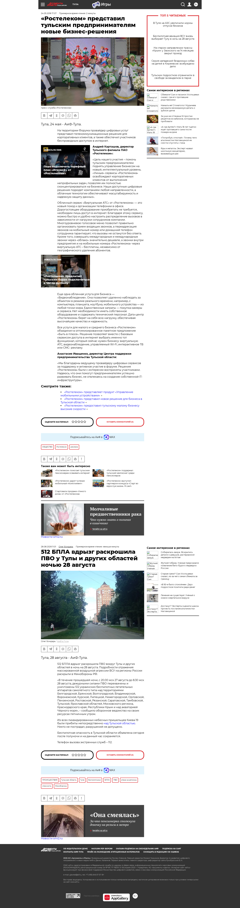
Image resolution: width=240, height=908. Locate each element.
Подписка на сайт (171, 849)
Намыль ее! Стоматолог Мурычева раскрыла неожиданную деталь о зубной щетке (178, 108)
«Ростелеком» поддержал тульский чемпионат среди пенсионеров (120, 473)
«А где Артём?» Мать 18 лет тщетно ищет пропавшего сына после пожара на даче (178, 129)
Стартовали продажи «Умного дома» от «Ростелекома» (70, 492)
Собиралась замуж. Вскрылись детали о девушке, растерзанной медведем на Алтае (177, 555)
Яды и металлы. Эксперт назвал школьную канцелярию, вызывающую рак (177, 151)
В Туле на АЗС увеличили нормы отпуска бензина (173, 24)
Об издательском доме (75, 849)
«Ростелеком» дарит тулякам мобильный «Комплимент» (70, 482)
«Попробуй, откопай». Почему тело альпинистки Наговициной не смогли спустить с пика (179, 140)
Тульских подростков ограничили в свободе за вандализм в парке (172, 76)
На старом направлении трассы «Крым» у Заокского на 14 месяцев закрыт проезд (173, 51)
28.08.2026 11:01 (48, 546)
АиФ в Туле (63, 641)
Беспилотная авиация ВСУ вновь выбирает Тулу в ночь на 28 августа (173, 37)
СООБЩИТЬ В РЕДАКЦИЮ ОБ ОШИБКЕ (161, 852)
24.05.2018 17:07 (48, 13)
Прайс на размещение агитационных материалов (113, 852)
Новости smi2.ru (52, 536)
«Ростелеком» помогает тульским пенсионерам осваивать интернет (72, 471)
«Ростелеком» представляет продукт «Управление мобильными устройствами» (97, 394)
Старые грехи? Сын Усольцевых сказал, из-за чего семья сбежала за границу (179, 576)
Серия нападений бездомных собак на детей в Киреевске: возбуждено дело (173, 64)
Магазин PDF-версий (101, 849)
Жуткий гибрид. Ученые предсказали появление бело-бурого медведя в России (180, 565)
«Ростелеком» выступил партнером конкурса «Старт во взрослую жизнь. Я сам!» (122, 483)
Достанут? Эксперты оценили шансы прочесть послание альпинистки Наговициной (180, 608)
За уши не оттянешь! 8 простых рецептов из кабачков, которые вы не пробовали (180, 119)
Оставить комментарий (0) (120, 422)
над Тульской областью (119, 723)
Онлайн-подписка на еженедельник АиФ (137, 849)
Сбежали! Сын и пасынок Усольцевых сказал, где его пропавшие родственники (180, 97)
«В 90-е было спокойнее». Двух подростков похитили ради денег (178, 585)
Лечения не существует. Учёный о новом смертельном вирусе (178, 596)
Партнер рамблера (91, 896)
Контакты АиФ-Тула (73, 852)
